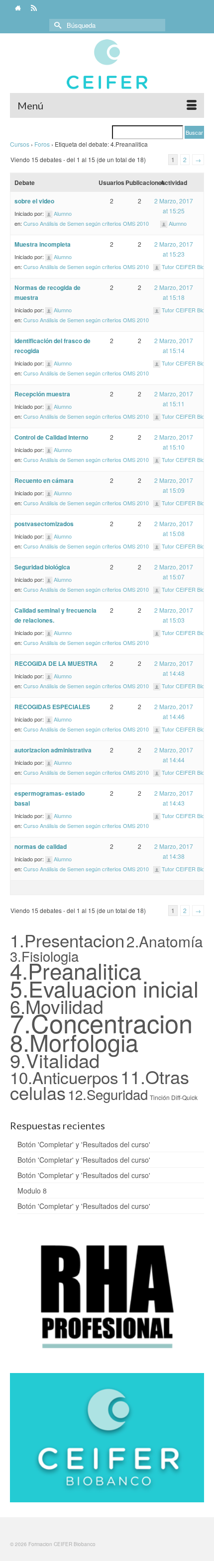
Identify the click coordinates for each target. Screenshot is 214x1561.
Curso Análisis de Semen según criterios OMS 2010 (86, 223)
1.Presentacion (67, 939)
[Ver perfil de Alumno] (48, 213)
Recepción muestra (42, 393)
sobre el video (34, 200)
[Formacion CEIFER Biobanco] (107, 69)
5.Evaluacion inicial (104, 988)
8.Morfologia (74, 1041)
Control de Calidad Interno (51, 437)
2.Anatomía (164, 940)
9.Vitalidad (55, 1060)
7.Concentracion (101, 1022)
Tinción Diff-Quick (174, 1097)
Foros (42, 144)
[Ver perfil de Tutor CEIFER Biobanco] (156, 267)
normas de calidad (40, 846)
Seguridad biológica (42, 566)
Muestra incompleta (42, 244)
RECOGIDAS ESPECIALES (52, 706)
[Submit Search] (56, 25)
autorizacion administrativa (53, 749)
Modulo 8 (32, 1190)
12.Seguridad (108, 1094)
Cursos (19, 144)
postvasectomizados (44, 523)
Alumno (63, 213)
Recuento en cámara (44, 480)
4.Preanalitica (75, 970)
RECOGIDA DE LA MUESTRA (56, 663)
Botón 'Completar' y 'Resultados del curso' (83, 1144)
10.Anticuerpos (64, 1077)
